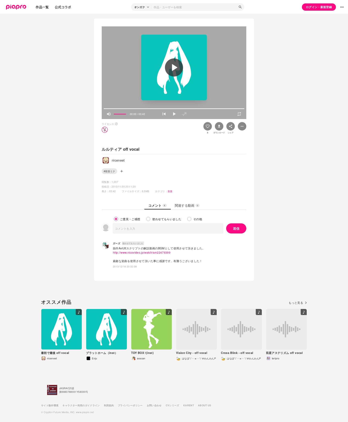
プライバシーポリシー (130, 405)
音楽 (170, 191)
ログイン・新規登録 (319, 7)
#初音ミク (109, 171)
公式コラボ (63, 7)
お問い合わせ (154, 405)
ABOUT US (204, 405)
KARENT (188, 405)
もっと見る (296, 303)
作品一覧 (42, 7)
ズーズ (116, 243)
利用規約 (109, 405)
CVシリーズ (172, 405)
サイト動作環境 (49, 405)
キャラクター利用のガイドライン (81, 405)
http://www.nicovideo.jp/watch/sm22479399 (141, 252)
